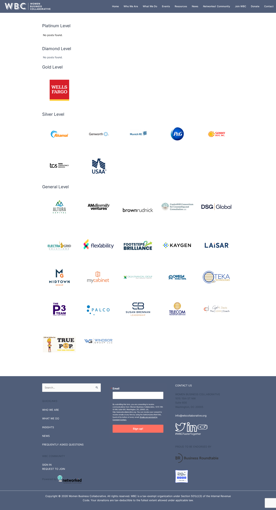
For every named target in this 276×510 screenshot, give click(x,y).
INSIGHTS (48, 427)
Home (115, 6)
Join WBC (240, 6)
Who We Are (131, 6)
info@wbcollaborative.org (191, 415)
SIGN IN (47, 464)
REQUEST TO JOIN (53, 468)
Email (116, 388)
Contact (269, 6)
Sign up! (138, 428)
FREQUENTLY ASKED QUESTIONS (63, 444)
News (195, 6)
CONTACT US (183, 385)
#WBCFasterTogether (188, 433)
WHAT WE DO (50, 418)
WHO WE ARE (50, 409)
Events (166, 6)
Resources (181, 6)
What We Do (150, 6)
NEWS (46, 435)
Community (216, 6)
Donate (255, 6)
